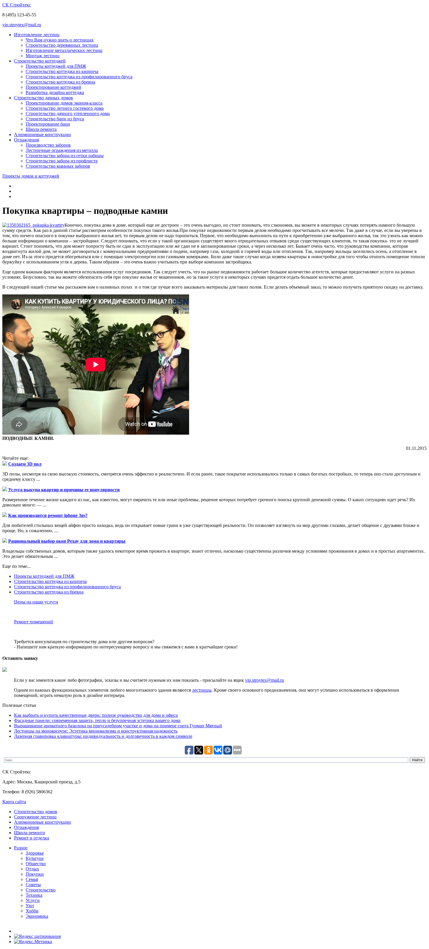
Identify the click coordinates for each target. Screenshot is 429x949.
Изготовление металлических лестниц (64, 50)
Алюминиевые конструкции (42, 134)
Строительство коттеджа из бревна (60, 81)
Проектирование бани (48, 124)
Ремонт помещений (33, 621)
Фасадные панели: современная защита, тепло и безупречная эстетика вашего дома (97, 720)
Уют (30, 905)
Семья (32, 879)
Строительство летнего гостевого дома (65, 108)
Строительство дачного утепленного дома (68, 113)
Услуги (33, 900)
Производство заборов (48, 145)
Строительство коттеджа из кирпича (62, 71)
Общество (36, 863)
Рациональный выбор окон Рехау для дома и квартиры (66, 541)
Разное (20, 847)
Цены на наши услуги (36, 601)
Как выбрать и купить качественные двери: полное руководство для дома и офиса (96, 715)
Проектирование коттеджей (53, 87)
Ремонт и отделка (31, 837)
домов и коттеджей (30, 176)
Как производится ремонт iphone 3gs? (48, 515)
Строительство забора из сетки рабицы (65, 155)
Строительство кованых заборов (58, 166)
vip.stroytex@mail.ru (21, 24)
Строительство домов (35, 811)
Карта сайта (14, 801)
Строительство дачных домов (43, 97)
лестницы (202, 690)
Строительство (40, 889)
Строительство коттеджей (40, 60)
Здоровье (35, 853)
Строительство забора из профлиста (61, 160)
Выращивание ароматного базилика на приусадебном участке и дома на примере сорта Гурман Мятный (118, 725)
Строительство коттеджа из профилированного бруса (79, 76)
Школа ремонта (41, 129)
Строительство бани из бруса (55, 118)
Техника (34, 895)
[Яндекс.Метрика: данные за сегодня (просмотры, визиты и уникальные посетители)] (33, 941)
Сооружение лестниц (35, 816)
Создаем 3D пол (24, 464)
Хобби (32, 910)
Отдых (32, 868)
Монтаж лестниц (43, 55)
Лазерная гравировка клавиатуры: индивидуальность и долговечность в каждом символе (103, 736)
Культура (34, 858)
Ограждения (26, 139)
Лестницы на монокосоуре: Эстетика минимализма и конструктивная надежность (95, 730)
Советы (33, 884)
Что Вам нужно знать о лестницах (60, 39)
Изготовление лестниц (37, 34)
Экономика (37, 916)
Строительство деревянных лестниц (62, 45)
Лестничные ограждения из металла (62, 150)
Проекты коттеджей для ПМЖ (56, 66)
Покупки (35, 874)
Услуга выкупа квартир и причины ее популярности (64, 489)
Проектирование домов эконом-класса (64, 102)
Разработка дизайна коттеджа (55, 92)
